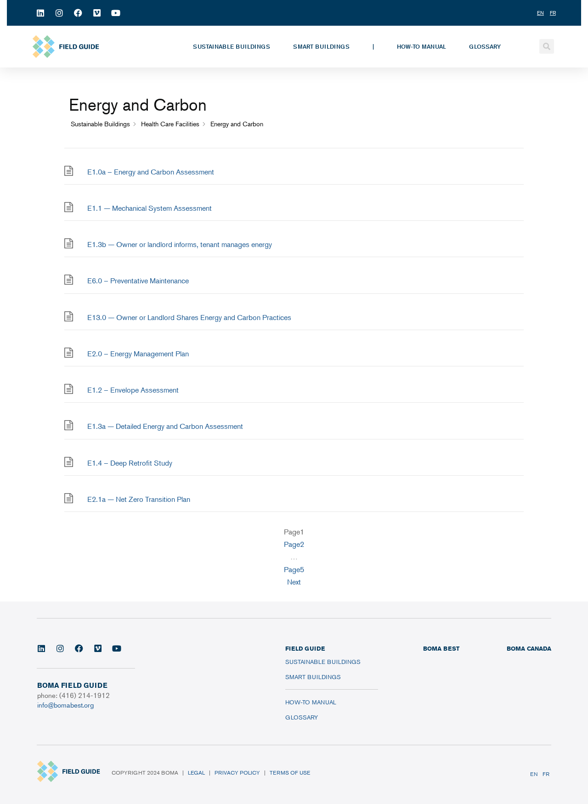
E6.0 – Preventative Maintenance (138, 280)
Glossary (485, 46)
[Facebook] (78, 13)
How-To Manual (421, 46)
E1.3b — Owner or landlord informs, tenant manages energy (179, 244)
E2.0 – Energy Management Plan (138, 353)
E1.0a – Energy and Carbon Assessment (150, 171)
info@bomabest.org (65, 704)
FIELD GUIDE (305, 648)
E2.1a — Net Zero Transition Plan (138, 499)
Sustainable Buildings (231, 46)
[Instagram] (59, 13)
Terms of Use (290, 772)
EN (534, 773)
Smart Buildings (321, 46)
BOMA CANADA (529, 648)
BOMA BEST (441, 648)
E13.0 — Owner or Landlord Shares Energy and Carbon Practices (189, 317)
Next (294, 581)
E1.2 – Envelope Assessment (133, 389)
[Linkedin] (40, 13)
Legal (196, 772)
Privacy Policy (237, 772)
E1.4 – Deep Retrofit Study (129, 462)
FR (546, 773)
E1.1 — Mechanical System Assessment (149, 208)
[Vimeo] (97, 13)
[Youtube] (115, 13)
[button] (546, 46)
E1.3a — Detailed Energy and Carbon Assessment (165, 426)
